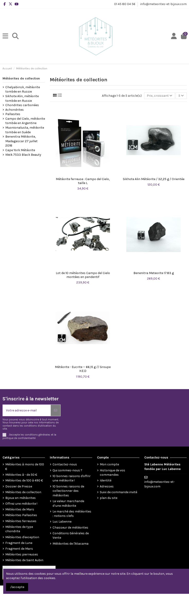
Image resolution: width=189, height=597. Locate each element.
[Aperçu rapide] (82, 173)
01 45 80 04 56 (125, 4)
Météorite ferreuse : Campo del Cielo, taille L (83, 181)
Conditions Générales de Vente (71, 535)
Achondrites (14, 110)
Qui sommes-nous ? (67, 470)
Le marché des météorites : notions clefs (72, 513)
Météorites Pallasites (21, 515)
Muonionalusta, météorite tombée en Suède (24, 130)
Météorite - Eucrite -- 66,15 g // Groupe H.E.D (83, 369)
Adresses (107, 486)
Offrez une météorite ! (21, 504)
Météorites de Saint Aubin (24, 560)
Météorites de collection (21, 78)
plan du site (108, 498)
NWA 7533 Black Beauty (23, 155)
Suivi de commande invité (118, 492)
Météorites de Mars (19, 509)
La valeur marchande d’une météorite (68, 503)
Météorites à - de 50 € (21, 475)
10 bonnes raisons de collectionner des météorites (68, 490)
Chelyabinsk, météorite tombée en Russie (22, 89)
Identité (105, 480)
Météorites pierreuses (21, 554)
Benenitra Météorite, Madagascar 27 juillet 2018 (21, 141)
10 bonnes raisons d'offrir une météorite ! (72, 478)
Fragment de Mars (19, 549)
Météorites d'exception (22, 537)
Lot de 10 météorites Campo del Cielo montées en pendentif (83, 275)
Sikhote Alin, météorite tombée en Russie (22, 98)
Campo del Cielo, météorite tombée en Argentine (25, 121)
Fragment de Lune (18, 543)
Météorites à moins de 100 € (24, 466)
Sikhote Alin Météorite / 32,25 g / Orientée (153, 179)
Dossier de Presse (18, 486)
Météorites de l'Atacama (71, 544)
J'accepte (17, 587)
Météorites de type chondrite (19, 529)
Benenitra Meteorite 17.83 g (153, 273)
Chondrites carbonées (22, 105)
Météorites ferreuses (20, 521)
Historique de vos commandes (112, 472)
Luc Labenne (62, 521)
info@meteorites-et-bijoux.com (163, 4)
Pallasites (12, 114)
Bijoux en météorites (20, 498)
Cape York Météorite (20, 150)
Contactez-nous (65, 464)
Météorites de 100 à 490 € (24, 480)
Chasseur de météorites (70, 527)
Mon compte (109, 464)
